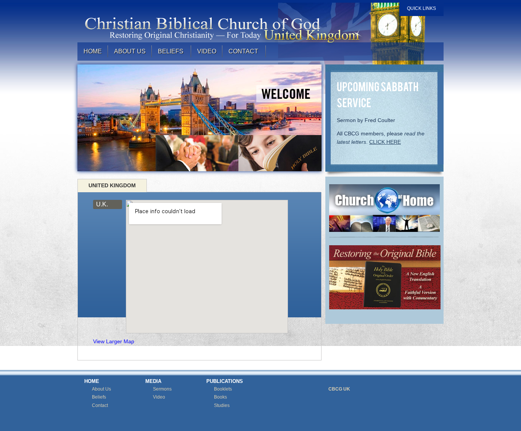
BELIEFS (171, 51)
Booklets (223, 389)
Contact (100, 405)
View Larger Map (113, 341)
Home (93, 51)
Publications (224, 381)
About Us (130, 51)
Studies (222, 405)
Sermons (162, 389)
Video (159, 397)
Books (220, 397)
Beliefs (99, 397)
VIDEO (206, 51)
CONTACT (244, 51)
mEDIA (153, 381)
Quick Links (421, 8)
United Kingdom (112, 185)
